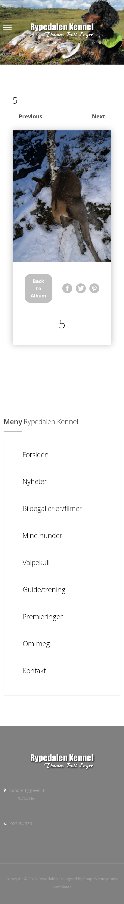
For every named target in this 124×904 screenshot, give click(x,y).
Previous (30, 116)
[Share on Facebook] (67, 288)
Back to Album (38, 288)
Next (98, 116)
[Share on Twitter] (81, 288)
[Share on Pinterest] (94, 288)
